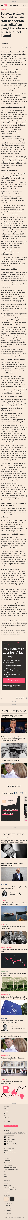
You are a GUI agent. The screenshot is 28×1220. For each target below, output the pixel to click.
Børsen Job (7, 1155)
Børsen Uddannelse (9, 1150)
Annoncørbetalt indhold (10, 1190)
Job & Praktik (7, 1185)
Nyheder (6, 1108)
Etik (5, 1174)
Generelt (3, 1079)
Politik (3, 1034)
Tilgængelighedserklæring (11, 1169)
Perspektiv (4, 838)
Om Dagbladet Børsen (10, 1187)
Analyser (4, 9)
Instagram (8, 1208)
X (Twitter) (8, 1213)
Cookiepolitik (7, 1163)
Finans (2, 861)
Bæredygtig (4, 971)
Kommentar (4, 884)
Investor (3, 924)
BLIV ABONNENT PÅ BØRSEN (11, 1125)
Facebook (8, 1210)
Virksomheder (4, 995)
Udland (3, 900)
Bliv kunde (6, 1176)
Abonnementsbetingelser (10, 1167)
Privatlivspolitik (8, 1165)
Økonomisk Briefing (10, 1144)
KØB (5, 5)
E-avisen (8, 1121)
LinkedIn (7, 1206)
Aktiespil (6, 1117)
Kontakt (6, 1183)
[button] (26, 5)
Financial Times (9, 1139)
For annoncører (8, 1172)
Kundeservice (7, 1160)
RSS (5, 1115)
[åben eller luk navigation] (2, 5)
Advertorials (7, 1192)
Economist (8, 1141)
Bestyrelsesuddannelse (10, 1153)
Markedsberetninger (6, 947)
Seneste (6, 1113)
